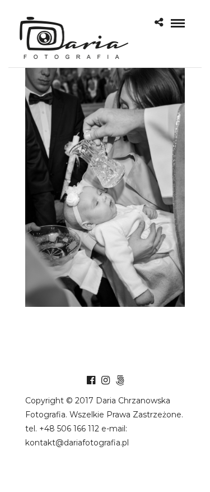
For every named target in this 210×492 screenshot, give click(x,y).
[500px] (119, 380)
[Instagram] (105, 380)
